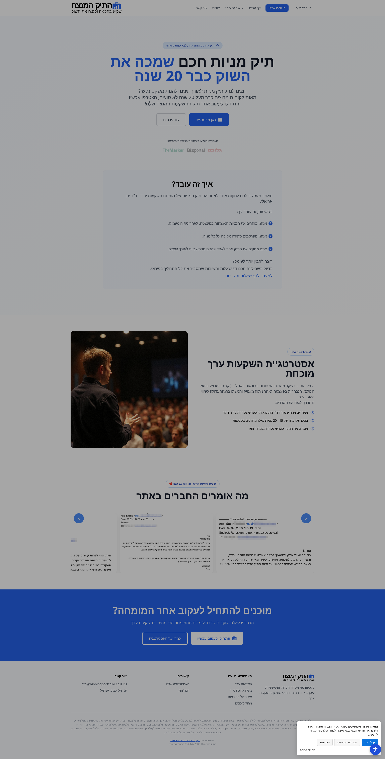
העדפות (325, 742)
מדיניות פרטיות (307, 750)
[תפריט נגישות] (375, 749)
